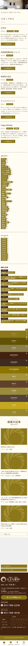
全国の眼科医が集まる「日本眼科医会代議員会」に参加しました (14, 315)
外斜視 (3, 187)
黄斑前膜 (3, 226)
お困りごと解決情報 (6, 172)
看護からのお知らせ (6, 193)
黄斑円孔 (3, 224)
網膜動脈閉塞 (4, 207)
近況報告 (16, 128)
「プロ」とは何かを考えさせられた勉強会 (10, 298)
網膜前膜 (3, 203)
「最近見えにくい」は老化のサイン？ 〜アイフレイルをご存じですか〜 (14, 304)
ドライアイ (4, 180)
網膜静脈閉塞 (4, 210)
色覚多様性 (4, 214)
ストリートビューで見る (8, 570)
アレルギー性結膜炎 (6, 170)
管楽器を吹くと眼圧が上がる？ (8, 272)
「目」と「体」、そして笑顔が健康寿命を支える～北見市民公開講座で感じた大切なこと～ (14, 283)
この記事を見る (8, 44)
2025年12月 (4, 254)
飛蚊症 (14, 376)
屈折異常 (14, 347)
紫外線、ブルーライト (6, 201)
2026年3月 (4, 248)
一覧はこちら (7, 534)
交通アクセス (17, 644)
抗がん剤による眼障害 (6, 189)
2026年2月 (4, 250)
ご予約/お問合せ (11, 644)
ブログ (16, 31)
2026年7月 (4, 240)
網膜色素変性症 (5, 208)
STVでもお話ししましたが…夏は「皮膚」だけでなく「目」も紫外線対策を (14, 310)
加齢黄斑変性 (4, 185)
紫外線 (3, 199)
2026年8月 (4, 238)
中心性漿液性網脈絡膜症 (6, 181)
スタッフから (10, 31)
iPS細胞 (3, 162)
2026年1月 (4, 252)
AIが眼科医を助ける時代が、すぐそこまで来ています (12, 294)
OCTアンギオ (4, 166)
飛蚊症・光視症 (5, 222)
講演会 (3, 216)
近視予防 (3, 220)
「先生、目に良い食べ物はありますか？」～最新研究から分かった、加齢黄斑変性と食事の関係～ (14, 278)
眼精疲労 (3, 195)
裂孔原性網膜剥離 (14, 369)
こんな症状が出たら (6, 174)
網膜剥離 (3, 205)
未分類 (3, 228)
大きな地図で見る (7, 566)
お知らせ (3, 158)
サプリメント (4, 176)
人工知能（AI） (5, 183)
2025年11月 (4, 256)
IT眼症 (3, 164)
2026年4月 (4, 246)
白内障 (3, 191)
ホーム (4, 644)
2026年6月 (4, 242)
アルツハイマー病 (5, 168)
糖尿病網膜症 (4, 197)
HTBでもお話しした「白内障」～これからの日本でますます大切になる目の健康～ (14, 289)
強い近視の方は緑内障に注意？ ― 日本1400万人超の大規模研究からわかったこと (14, 321)
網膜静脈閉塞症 (14, 355)
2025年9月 (4, 259)
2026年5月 (4, 244)
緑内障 (3, 212)
